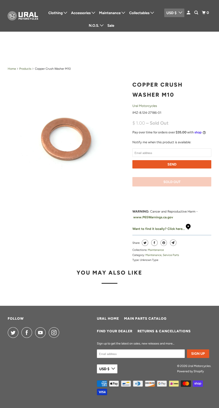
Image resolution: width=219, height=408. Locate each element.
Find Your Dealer (114, 331)
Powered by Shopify (190, 371)
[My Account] (189, 13)
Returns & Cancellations (164, 331)
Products (25, 69)
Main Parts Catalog (145, 318)
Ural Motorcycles (144, 106)
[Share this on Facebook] (154, 242)
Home (12, 69)
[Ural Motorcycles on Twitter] (14, 332)
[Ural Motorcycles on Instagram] (55, 332)
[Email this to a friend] (172, 242)
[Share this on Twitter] (144, 242)
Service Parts (171, 255)
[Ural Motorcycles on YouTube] (41, 332)
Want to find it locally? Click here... (158, 229)
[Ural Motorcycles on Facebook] (27, 332)
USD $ (104, 369)
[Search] (197, 13)
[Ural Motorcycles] (23, 16)
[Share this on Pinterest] (163, 242)
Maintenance (156, 249)
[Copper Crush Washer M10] (68, 138)
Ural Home (108, 318)
